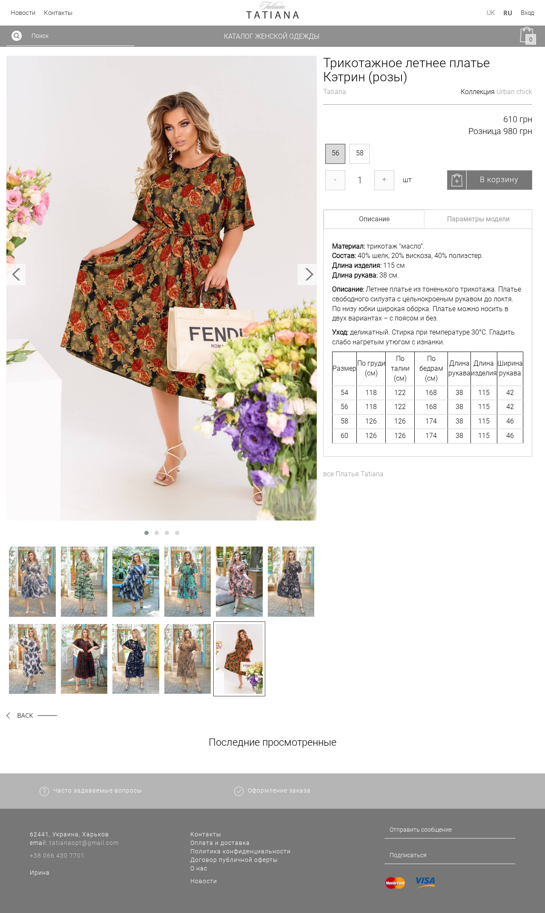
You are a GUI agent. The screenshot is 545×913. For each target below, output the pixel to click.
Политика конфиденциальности (240, 851)
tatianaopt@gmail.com (84, 842)
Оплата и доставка (220, 842)
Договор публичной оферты (234, 859)
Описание (374, 219)
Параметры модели (478, 219)
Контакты (205, 834)
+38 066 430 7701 (57, 855)
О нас (198, 868)
